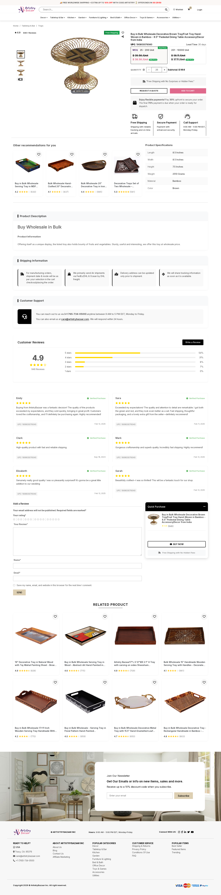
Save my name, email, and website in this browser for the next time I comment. (54, 585)
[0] (189, 10)
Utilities (176, 17)
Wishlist (179, 9)
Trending (176, 852)
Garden (82, 17)
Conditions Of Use (141, 852)
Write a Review (192, 342)
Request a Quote (149, 91)
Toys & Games (147, 17)
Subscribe (183, 795)
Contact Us (58, 853)
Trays (40, 26)
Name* (17, 560)
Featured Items (179, 849)
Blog (55, 850)
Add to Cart (188, 91)
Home (15, 26)
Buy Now (178, 544)
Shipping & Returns (141, 846)
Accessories (163, 17)
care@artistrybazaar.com (75, 319)
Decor (44, 17)
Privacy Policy (139, 849)
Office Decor (130, 17)
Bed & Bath (116, 17)
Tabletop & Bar (57, 17)
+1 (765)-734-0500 (24, 860)
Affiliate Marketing (61, 857)
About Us (57, 847)
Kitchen (72, 17)
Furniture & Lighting (98, 17)
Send (19, 592)
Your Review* (21, 524)
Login (199, 10)
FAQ (134, 856)
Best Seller (177, 846)
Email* (17, 573)
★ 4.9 (17, 32)
